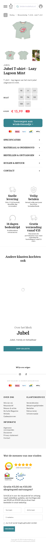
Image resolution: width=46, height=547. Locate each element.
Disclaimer (8, 433)
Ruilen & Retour (14, 163)
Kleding (12, 15)
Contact (9, 171)
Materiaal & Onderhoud (19, 147)
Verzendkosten (33, 403)
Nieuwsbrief (8, 406)
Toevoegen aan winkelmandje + (23, 123)
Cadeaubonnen (10, 416)
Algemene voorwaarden (9, 429)
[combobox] (26, 6)
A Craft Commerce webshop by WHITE (23, 541)
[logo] (10, 6)
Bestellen (30, 408)
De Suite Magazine (11, 411)
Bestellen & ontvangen (19, 155)
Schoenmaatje (32, 414)
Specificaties (12, 140)
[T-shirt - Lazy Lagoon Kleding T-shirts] (23, 30)
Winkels (7, 414)
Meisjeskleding (22, 15)
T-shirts (30, 15)
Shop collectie (23, 349)
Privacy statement (11, 435)
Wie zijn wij (8, 403)
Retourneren (32, 411)
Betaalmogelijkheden (35, 406)
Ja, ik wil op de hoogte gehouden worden (21, 523)
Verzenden (9, 529)
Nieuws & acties (10, 408)
